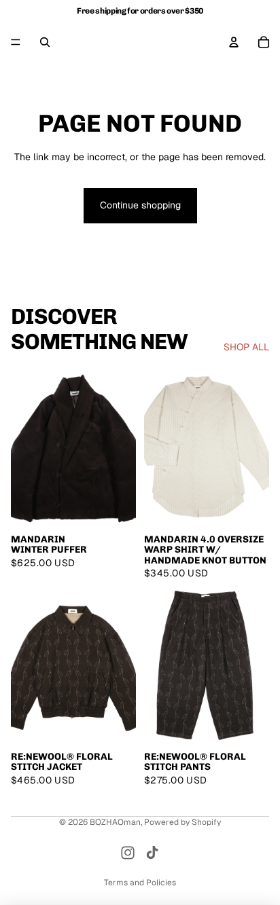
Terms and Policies (140, 882)
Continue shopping (140, 205)
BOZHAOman (115, 822)
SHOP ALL (246, 347)
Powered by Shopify (182, 822)
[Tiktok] (152, 853)
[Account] (234, 42)
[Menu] (15, 42)
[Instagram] (128, 853)
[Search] (45, 42)
